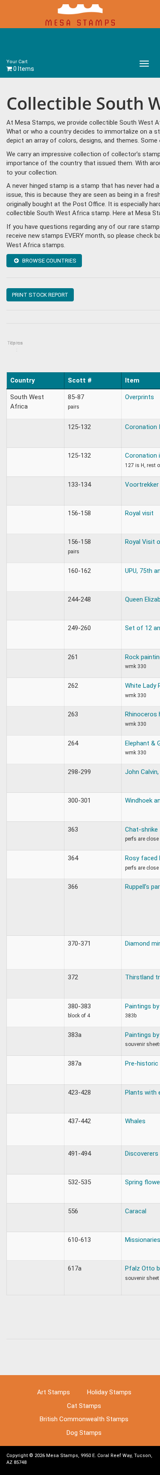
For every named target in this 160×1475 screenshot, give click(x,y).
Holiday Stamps (109, 1392)
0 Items (20, 65)
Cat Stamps (84, 1406)
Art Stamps (53, 1392)
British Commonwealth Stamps (84, 1419)
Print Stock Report (40, 295)
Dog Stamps (84, 1433)
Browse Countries (48, 260)
